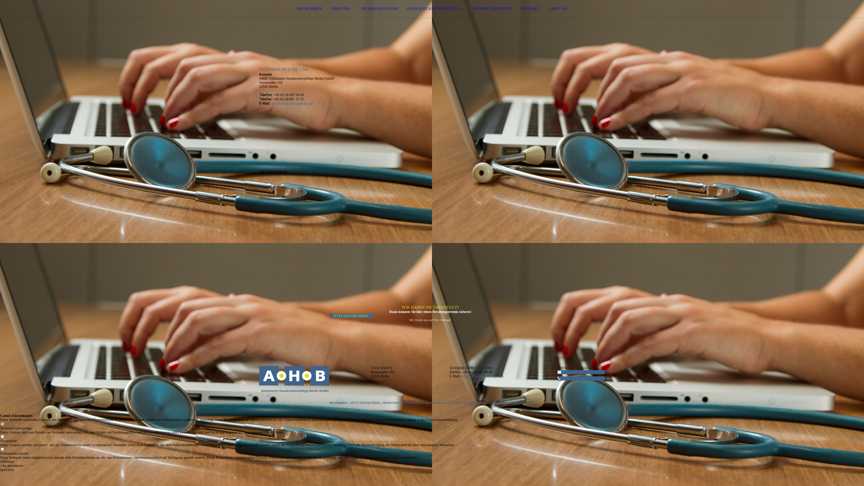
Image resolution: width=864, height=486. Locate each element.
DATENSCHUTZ (412, 403)
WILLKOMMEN (309, 9)
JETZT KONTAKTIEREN (365, 403)
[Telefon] (559, 378)
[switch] (2, 424)
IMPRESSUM (391, 403)
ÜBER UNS (340, 9)
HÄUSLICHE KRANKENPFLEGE (433, 9)
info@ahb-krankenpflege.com (292, 103)
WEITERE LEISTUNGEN (493, 9)
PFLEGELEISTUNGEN (380, 9)
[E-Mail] (559, 372)
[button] (229, 462)
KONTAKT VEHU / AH (544, 9)
